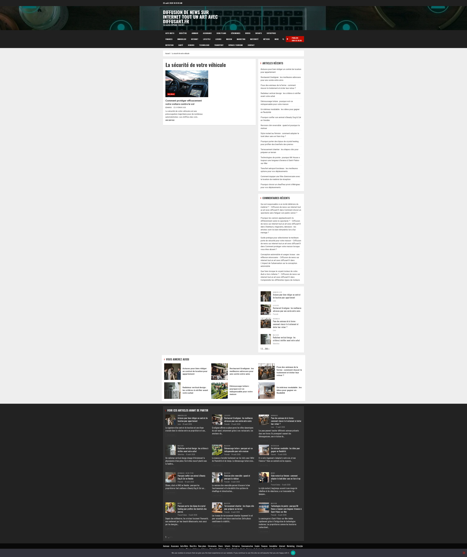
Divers (247, 33)
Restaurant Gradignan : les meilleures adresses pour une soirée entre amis (287, 309)
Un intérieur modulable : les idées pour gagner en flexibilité (266, 390)
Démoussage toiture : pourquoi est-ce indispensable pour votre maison (219, 390)
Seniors (191, 45)
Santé (180, 45)
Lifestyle (207, 39)
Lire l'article (169, 120)
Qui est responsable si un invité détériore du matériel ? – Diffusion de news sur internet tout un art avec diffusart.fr (281, 207)
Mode (277, 39)
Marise (169, 107)
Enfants (258, 33)
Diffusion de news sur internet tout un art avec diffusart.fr (190, 17)
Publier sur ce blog (297, 39)
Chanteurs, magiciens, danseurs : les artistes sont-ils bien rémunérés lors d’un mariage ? (278, 230)
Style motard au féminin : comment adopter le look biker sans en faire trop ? (285, 478)
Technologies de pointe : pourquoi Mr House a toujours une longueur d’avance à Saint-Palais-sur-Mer (280, 160)
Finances (168, 39)
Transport (219, 45)
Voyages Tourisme (235, 45)
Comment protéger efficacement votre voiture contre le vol (186, 83)
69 (171, 537)
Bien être (183, 33)
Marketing (241, 39)
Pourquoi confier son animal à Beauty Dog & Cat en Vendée (191, 477)
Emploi (257, 546)
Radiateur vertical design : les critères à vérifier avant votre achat (286, 339)
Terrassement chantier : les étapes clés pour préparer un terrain (239, 507)
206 (266, 348)
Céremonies (235, 33)
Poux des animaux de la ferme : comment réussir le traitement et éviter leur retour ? (285, 324)
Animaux (195, 33)
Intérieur (275, 446)
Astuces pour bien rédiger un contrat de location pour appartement (287, 296)
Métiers (266, 39)
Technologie (204, 45)
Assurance (207, 33)
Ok (293, 553)
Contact (251, 45)
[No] (464, 553)
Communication (247, 546)
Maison (229, 39)
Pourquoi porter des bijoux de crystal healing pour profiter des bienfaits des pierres (192, 508)
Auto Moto (169, 33)
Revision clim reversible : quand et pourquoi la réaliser (237, 477)
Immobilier (181, 39)
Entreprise (271, 33)
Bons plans (221, 33)
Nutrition (169, 45)
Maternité (254, 39)
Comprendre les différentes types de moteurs (280, 280)
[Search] (283, 39)
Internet (194, 39)
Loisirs (218, 39)
